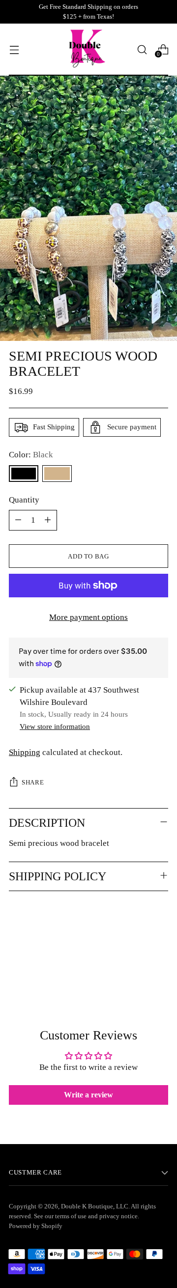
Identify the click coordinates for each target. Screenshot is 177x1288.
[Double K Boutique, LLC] (88, 50)
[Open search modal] (142, 49)
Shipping (24, 752)
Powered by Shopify (35, 1226)
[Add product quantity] (48, 520)
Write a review (88, 1095)
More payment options (88, 617)
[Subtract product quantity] (18, 520)
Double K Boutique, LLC (94, 1206)
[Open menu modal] (14, 49)
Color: (31, 454)
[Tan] (57, 473)
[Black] (23, 473)
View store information (55, 726)
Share (33, 782)
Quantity (24, 499)
